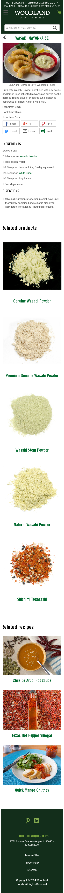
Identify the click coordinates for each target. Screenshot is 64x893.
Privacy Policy (32, 862)
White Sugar (25, 173)
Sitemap (32, 870)
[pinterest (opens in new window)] (27, 822)
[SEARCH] (55, 27)
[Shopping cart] (59, 12)
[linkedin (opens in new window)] (36, 822)
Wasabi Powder (28, 156)
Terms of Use (32, 855)
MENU (6, 12)
